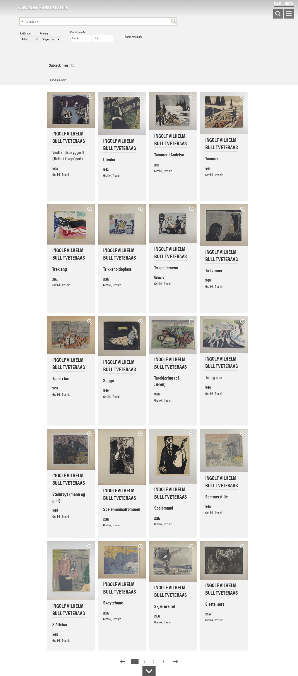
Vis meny (289, 14)
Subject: (55, 65)
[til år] (102, 38)
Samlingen (284, 3)
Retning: (44, 33)
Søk (278, 14)
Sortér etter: (26, 33)
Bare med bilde (134, 37)
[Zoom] (90, 97)
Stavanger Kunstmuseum (42, 7)
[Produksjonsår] (80, 38)
